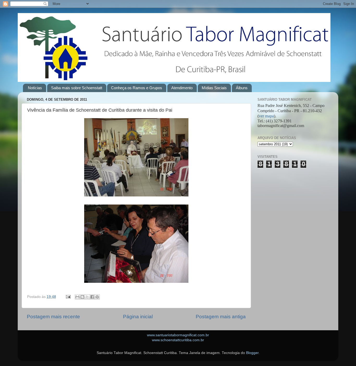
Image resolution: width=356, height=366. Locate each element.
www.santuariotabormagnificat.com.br (178, 335)
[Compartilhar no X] (87, 296)
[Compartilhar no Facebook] (92, 296)
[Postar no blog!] (82, 296)
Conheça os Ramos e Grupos (136, 88)
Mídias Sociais (214, 88)
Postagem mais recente (53, 316)
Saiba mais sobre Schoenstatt (76, 88)
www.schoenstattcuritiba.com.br (178, 340)
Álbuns (242, 88)
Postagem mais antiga (221, 316)
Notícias (35, 88)
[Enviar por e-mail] (77, 296)
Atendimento (182, 88)
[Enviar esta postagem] (68, 297)
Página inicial (138, 316)
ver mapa (266, 116)
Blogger (252, 353)
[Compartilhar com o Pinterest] (97, 296)
